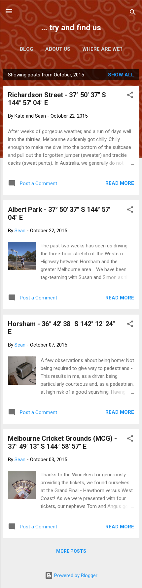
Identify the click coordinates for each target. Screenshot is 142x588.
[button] (130, 96)
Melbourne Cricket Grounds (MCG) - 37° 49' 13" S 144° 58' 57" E (62, 442)
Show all (121, 75)
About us (57, 49)
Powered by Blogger (75, 575)
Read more (119, 183)
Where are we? (102, 49)
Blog (26, 49)
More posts (71, 551)
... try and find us (71, 27)
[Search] (133, 13)
